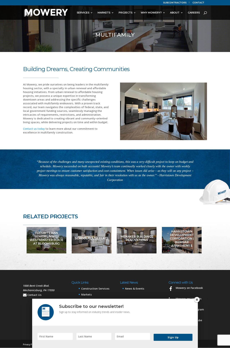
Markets (104, 12)
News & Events (134, 288)
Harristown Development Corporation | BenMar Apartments (182, 238)
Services (83, 12)
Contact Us (34, 295)
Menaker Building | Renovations (137, 238)
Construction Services (95, 288)
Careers (194, 12)
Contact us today (34, 128)
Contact (198, 3)
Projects (125, 12)
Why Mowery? (151, 12)
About (175, 12)
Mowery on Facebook (189, 288)
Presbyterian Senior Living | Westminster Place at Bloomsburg (46, 238)
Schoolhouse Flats (91, 238)
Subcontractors (175, 3)
